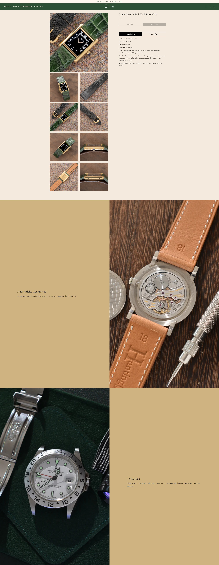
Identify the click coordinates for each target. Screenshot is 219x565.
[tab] (130, 34)
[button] (7, 6)
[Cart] (214, 6)
